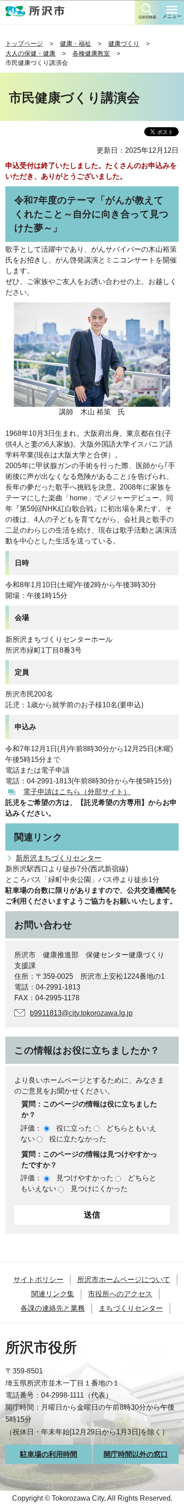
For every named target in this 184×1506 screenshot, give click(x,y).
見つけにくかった (99, 1188)
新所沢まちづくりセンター (58, 858)
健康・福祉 (75, 43)
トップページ (24, 43)
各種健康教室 (91, 53)
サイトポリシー (38, 1279)
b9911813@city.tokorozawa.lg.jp (81, 1013)
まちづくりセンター (131, 1308)
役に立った (74, 1128)
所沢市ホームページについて (123, 1279)
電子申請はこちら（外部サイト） (76, 792)
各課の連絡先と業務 (53, 1308)
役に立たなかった (77, 1139)
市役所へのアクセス (120, 1294)
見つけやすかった (84, 1178)
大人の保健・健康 (30, 53)
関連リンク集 (52, 1294)
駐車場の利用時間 (48, 1454)
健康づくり (123, 43)
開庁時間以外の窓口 (136, 1454)
